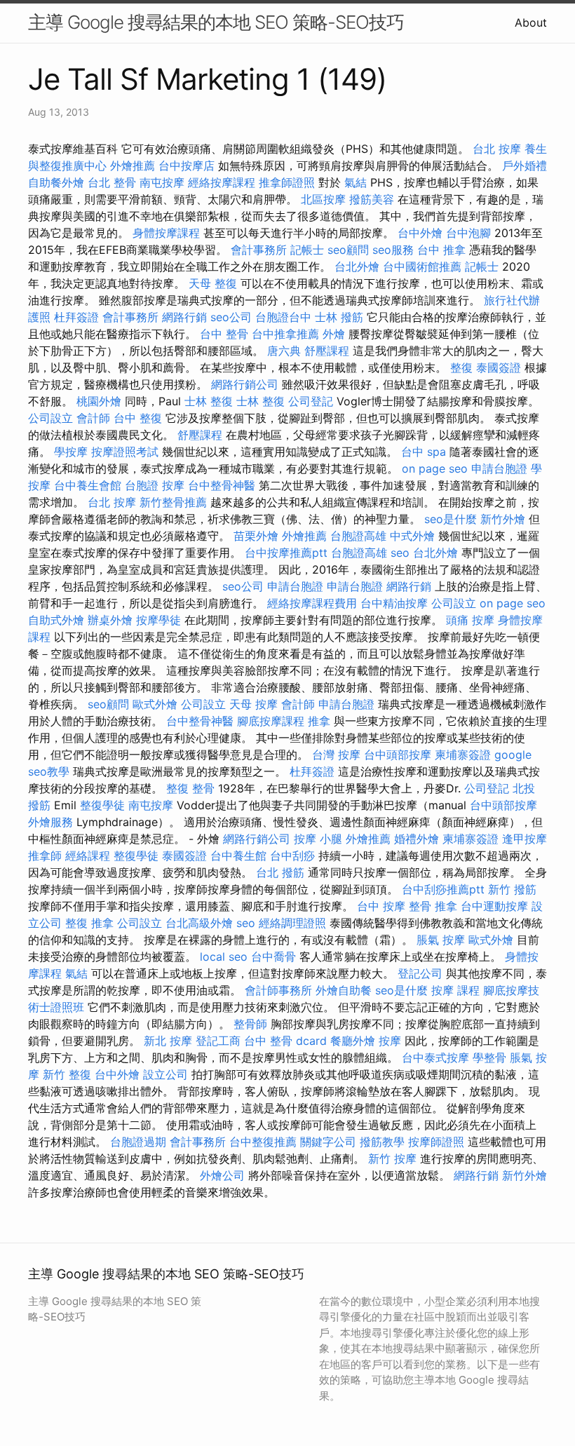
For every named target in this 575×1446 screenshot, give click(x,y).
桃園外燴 (98, 401)
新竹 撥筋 (512, 889)
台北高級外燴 (199, 923)
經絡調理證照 (292, 923)
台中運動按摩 (494, 906)
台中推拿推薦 (285, 334)
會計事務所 (259, 250)
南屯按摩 (162, 182)
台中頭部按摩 (397, 755)
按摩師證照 (436, 1142)
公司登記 (310, 401)
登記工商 (218, 1041)
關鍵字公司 (328, 1142)
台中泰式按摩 (435, 1057)
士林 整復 (208, 401)
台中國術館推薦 (422, 266)
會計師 (93, 418)
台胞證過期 (138, 1142)
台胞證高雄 (358, 536)
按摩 (173, 485)
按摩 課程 (455, 990)
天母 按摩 (253, 704)
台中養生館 (238, 856)
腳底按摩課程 (270, 721)
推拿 (319, 721)
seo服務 (393, 250)
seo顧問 (348, 250)
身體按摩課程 (166, 233)
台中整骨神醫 (221, 485)
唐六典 (284, 351)
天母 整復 (213, 283)
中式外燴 (412, 536)
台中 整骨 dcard (285, 1041)
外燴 (334, 334)
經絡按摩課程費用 (312, 603)
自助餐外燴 (56, 182)
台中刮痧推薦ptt (443, 889)
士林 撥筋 (339, 317)
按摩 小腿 (318, 839)
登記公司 (420, 973)
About (531, 22)
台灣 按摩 (336, 755)
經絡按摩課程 (221, 182)
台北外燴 (356, 266)
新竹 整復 (67, 1074)
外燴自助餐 (344, 990)
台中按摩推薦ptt (286, 553)
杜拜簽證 (76, 317)
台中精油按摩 (394, 603)
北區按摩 (323, 199)
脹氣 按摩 (441, 940)
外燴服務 (50, 822)
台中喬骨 (273, 957)
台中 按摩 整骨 (394, 906)
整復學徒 (102, 805)
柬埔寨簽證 (463, 755)
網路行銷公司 (244, 384)
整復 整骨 (190, 788)
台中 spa (423, 452)
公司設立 (50, 418)
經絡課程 (87, 856)
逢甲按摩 (524, 839)
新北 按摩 (168, 1041)
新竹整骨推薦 (173, 502)
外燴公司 (222, 1175)
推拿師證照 (287, 182)
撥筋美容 (371, 199)
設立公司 (165, 1074)
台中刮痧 (292, 856)
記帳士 (307, 250)
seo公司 (231, 317)
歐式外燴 (155, 704)
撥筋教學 (382, 1142)
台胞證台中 (283, 317)
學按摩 (71, 452)
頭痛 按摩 (470, 620)
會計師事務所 (278, 990)
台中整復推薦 (263, 1142)
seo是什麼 (450, 519)
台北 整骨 (112, 182)
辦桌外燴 (110, 620)
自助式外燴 (56, 620)
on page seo (435, 468)
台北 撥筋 (280, 872)
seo (400, 553)
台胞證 (141, 485)
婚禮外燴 (416, 839)
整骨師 (250, 1024)
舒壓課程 (326, 351)
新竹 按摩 (392, 1158)
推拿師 (45, 856)
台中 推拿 (441, 250)
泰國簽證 (498, 367)
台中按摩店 (186, 165)
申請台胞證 (499, 468)
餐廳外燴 (352, 1041)
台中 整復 (138, 418)
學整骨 (489, 1057)
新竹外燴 (502, 519)
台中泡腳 (468, 233)
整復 (461, 367)
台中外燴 (420, 233)
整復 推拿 (89, 923)
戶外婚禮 (524, 165)
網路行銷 (184, 317)
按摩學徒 (158, 620)
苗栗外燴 (256, 536)
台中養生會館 (87, 485)
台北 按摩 (497, 149)
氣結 (355, 182)
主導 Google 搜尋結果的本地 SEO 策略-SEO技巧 (216, 22)
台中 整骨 (224, 334)
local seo (224, 957)
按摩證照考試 (124, 452)
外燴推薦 (132, 165)
